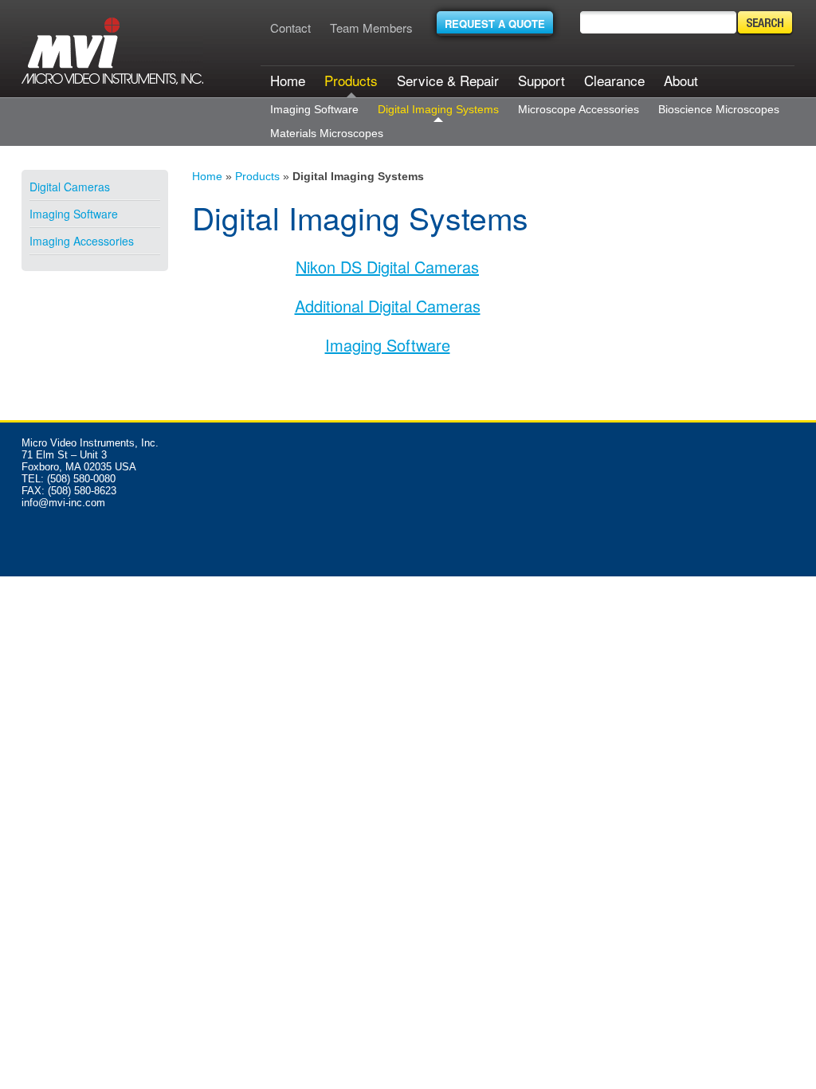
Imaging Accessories (81, 241)
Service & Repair (448, 80)
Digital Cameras (69, 187)
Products (351, 80)
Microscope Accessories (578, 109)
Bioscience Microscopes (718, 109)
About (681, 80)
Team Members (371, 27)
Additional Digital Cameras (388, 305)
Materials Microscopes (326, 133)
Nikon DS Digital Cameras (387, 266)
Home (287, 80)
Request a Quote (495, 23)
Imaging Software (314, 109)
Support (541, 80)
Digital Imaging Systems (438, 109)
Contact (290, 27)
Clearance (614, 80)
